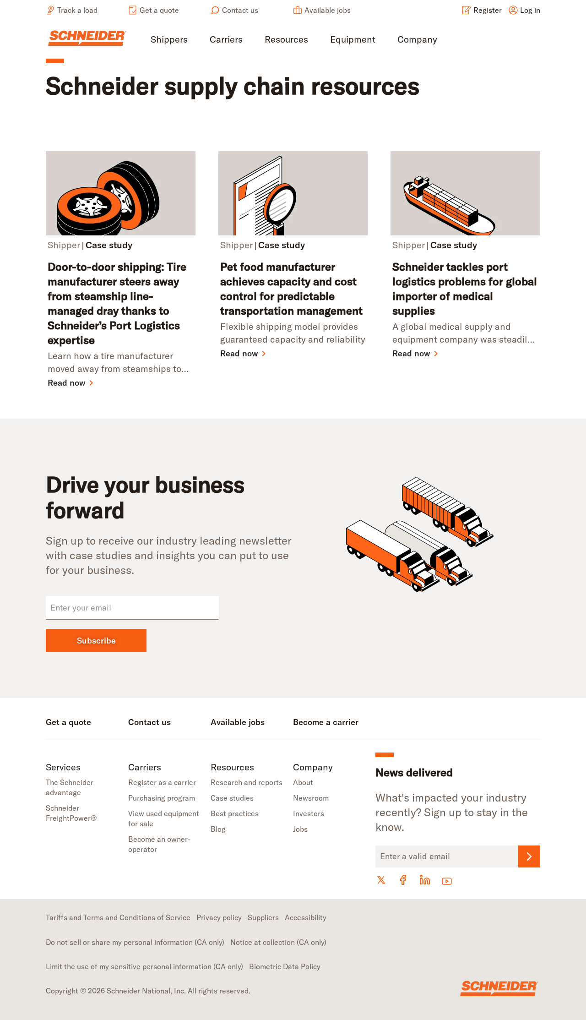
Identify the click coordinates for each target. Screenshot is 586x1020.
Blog (218, 829)
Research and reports (246, 782)
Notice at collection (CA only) (278, 942)
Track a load (77, 10)
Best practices (235, 813)
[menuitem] (169, 40)
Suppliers (263, 917)
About (303, 782)
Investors (308, 813)
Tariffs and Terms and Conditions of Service (118, 917)
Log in (530, 10)
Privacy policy (219, 917)
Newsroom (311, 797)
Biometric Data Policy (284, 966)
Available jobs (327, 10)
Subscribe (96, 640)
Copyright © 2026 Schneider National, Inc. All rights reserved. (148, 990)
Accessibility (305, 917)
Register (487, 10)
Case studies (232, 797)
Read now (67, 382)
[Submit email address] (529, 856)
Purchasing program (161, 797)
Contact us (240, 10)
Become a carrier (325, 722)
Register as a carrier (162, 782)
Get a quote (159, 10)
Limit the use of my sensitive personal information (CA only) (144, 966)
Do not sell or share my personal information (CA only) (135, 942)
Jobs (300, 829)
